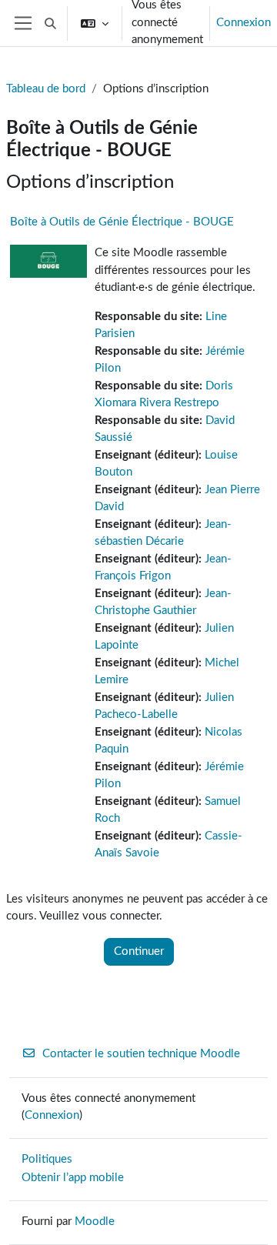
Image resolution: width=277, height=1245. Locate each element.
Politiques (47, 1159)
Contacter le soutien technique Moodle (141, 1054)
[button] (50, 23)
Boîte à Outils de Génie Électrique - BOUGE (122, 222)
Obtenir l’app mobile (73, 1177)
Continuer (139, 951)
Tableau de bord (45, 89)
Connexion (243, 22)
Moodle (95, 1221)
